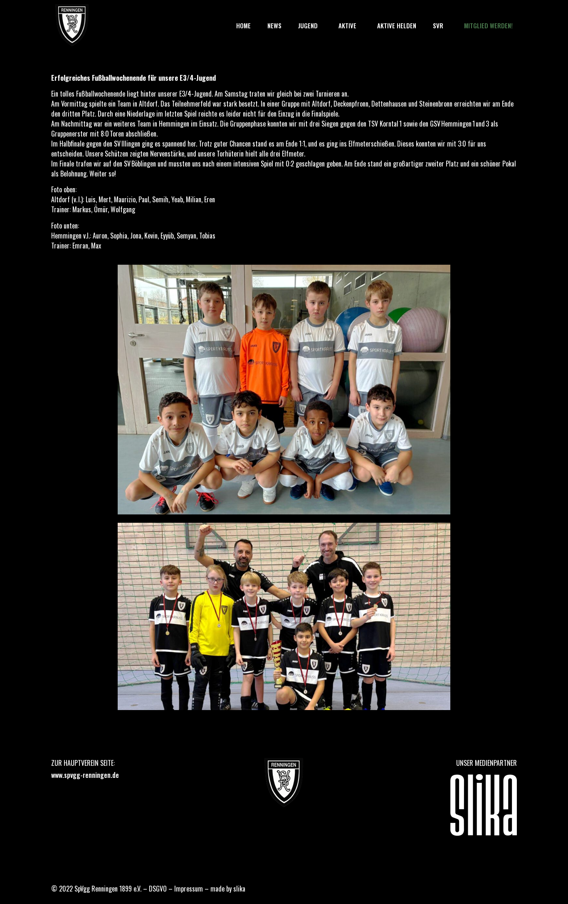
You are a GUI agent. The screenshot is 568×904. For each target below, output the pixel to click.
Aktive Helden (396, 25)
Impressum (188, 889)
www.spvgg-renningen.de (85, 775)
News (274, 25)
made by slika (227, 889)
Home (243, 25)
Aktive (347, 25)
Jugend (308, 25)
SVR (438, 25)
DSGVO (158, 889)
